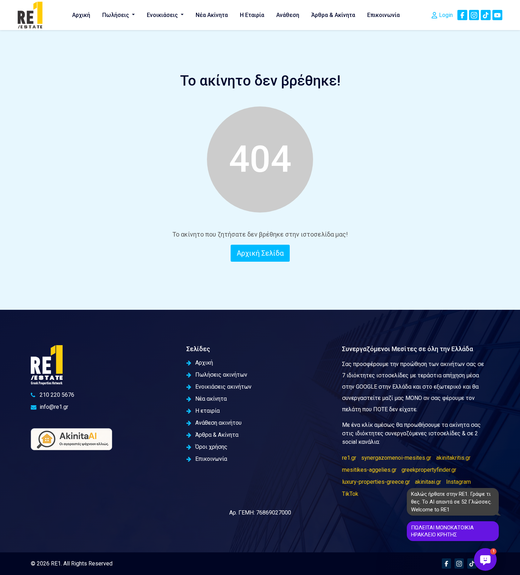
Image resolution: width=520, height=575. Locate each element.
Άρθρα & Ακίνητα (333, 15)
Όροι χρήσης (211, 446)
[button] (485, 559)
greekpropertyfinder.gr (428, 469)
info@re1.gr (54, 406)
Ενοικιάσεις (163, 15)
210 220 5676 (57, 394)
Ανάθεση (287, 15)
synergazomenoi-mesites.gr (396, 457)
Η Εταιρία (252, 15)
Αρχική (81, 15)
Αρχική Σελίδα (260, 253)
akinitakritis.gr (453, 457)
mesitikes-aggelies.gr (369, 469)
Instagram (458, 481)
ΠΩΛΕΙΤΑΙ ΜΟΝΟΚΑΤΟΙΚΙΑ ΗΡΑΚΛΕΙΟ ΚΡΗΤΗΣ (442, 531)
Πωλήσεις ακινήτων (221, 374)
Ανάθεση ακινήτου (218, 422)
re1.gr (349, 457)
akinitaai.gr (428, 481)
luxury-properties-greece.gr (376, 481)
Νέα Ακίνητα (212, 15)
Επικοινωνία (383, 15)
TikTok (350, 493)
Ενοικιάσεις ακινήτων (223, 386)
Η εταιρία (207, 410)
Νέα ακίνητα (211, 398)
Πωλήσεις (116, 15)
